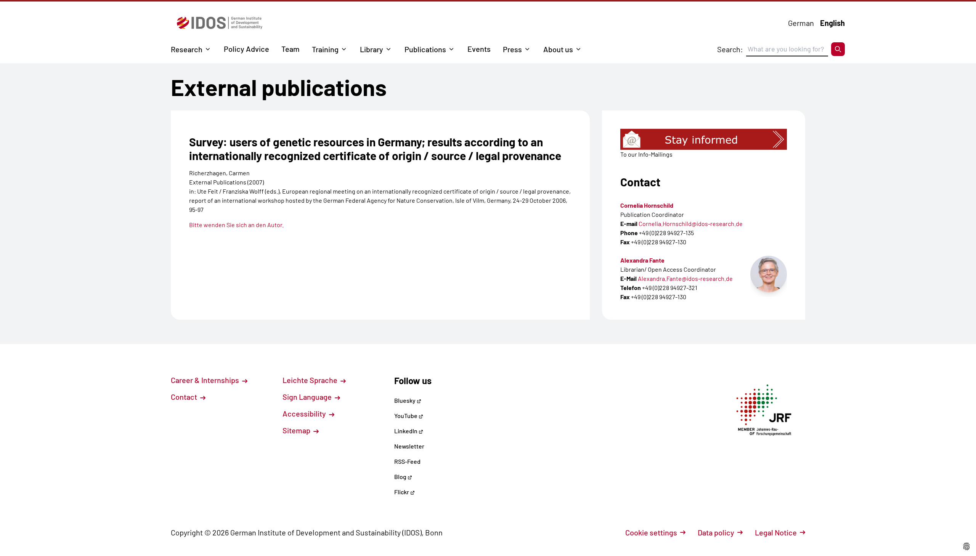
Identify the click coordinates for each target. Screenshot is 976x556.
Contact (185, 396)
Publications (425, 49)
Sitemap (297, 430)
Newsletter (409, 446)
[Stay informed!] (703, 139)
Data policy (716, 532)
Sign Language (308, 396)
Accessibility (305, 413)
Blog (401, 476)
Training (325, 49)
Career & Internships (206, 380)
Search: (730, 49)
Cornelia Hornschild (646, 205)
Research (186, 49)
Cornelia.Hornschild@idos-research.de (691, 223)
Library (371, 49)
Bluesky (405, 400)
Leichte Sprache (311, 380)
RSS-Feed (407, 461)
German (801, 22)
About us (558, 49)
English (832, 22)
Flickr (402, 491)
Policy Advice (246, 48)
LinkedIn (406, 430)
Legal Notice (776, 532)
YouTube (406, 415)
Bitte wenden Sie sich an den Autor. (236, 224)
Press (512, 49)
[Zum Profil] (768, 274)
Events (479, 48)
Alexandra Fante (642, 260)
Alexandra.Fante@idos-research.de (685, 278)
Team (290, 48)
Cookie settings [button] (651, 532)
